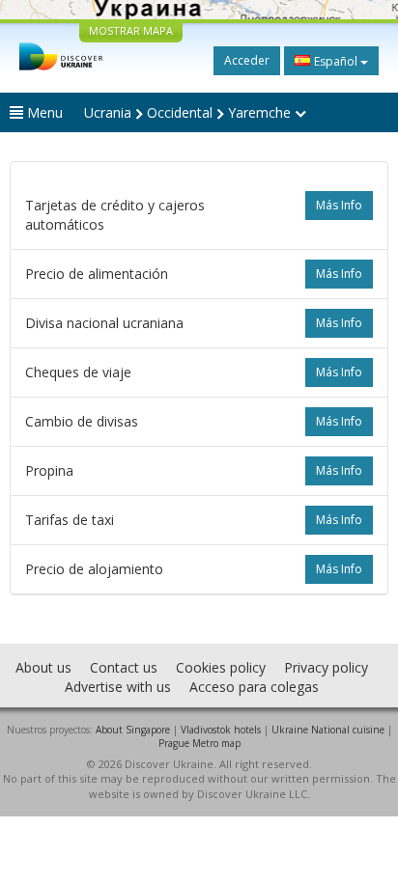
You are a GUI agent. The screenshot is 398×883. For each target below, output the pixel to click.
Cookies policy (221, 667)
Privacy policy (326, 667)
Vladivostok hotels (221, 729)
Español (335, 61)
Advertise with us (118, 686)
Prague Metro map (199, 743)
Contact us (123, 667)
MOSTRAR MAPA (131, 30)
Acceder (247, 60)
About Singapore (133, 729)
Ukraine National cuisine (327, 729)
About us (43, 667)
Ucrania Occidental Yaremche (189, 112)
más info (339, 205)
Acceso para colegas (254, 686)
